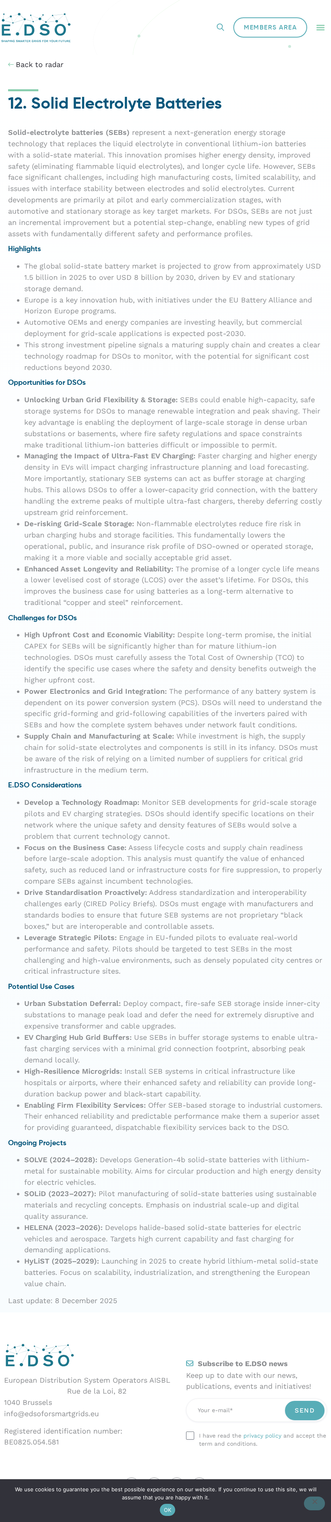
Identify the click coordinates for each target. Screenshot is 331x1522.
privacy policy (262, 1435)
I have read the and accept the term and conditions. (262, 1439)
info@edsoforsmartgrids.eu (51, 1413)
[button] (320, 27)
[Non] (314, 1503)
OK (168, 1510)
